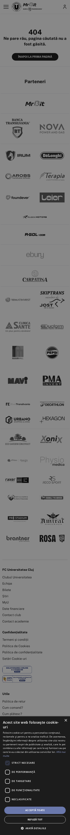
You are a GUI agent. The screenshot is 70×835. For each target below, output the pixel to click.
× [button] (65, 720)
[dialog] (35, 775)
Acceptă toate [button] (35, 810)
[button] (35, 828)
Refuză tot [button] (35, 819)
